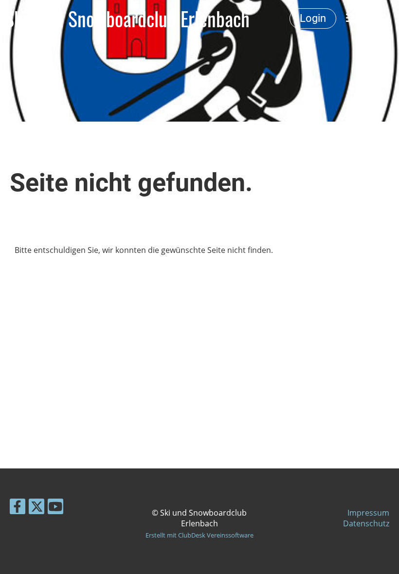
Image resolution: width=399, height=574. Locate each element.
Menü (369, 18)
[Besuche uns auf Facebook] (17, 508)
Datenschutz (366, 523)
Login (313, 18)
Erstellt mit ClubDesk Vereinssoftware (199, 535)
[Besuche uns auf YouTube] (55, 508)
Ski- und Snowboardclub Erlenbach (127, 18)
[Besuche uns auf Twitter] (36, 508)
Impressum (368, 512)
